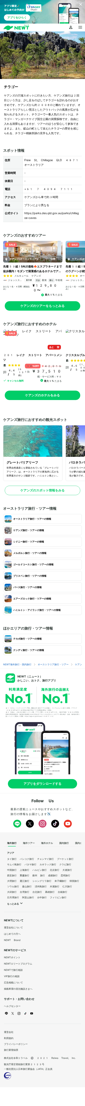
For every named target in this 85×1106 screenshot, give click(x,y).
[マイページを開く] (71, 27)
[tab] (12, 843)
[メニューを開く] (80, 27)
